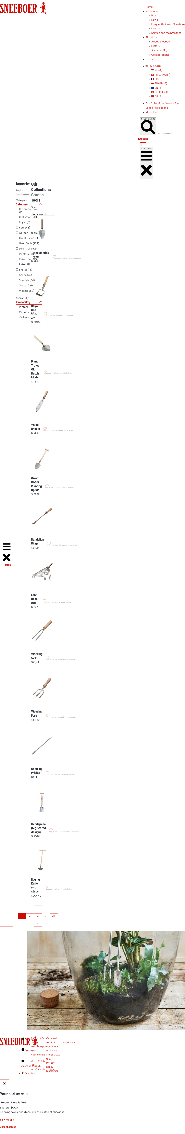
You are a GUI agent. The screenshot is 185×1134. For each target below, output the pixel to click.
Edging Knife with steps (35, 885)
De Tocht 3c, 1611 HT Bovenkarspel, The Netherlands (38, 1046)
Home (149, 7)
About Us (151, 37)
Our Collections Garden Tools (163, 103)
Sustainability (159, 50)
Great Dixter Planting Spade (36, 484)
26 (53, 916)
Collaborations (160, 55)
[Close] (4, 1084)
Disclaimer (52, 1071)
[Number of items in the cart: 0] (141, 144)
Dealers (155, 28)
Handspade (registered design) (38, 828)
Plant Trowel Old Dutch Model (35, 369)
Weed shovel (35, 427)
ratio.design (68, 1042)
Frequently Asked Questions (168, 24)
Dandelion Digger (37, 541)
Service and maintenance (166, 33)
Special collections (157, 108)
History (155, 46)
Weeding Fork (36, 713)
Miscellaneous (154, 112)
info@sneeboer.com (42, 1069)
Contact (150, 59)
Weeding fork (36, 656)
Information (152, 11)
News (154, 20)
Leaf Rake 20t (34, 599)
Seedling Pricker (36, 771)
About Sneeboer (161, 41)
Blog (154, 15)
